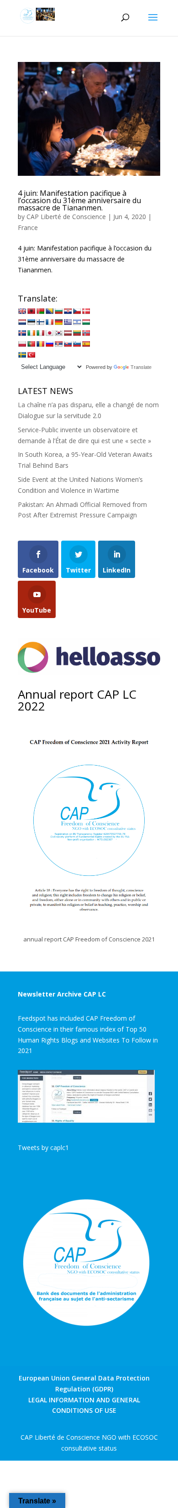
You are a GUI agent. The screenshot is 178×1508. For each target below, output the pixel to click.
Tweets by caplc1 (43, 1147)
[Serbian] (58, 344)
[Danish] (86, 311)
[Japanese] (49, 333)
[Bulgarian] (58, 311)
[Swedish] (22, 354)
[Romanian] (40, 344)
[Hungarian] (86, 322)
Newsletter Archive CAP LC (62, 994)
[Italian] (40, 333)
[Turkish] (31, 354)
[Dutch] (22, 322)
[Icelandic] (22, 333)
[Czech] (77, 311)
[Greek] (67, 322)
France (28, 227)
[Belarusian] (40, 311)
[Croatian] (67, 311)
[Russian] (49, 344)
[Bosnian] (49, 311)
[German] (58, 322)
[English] (22, 311)
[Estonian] (31, 322)
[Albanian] (31, 311)
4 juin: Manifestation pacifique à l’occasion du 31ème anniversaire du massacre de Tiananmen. (79, 200)
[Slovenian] (77, 344)
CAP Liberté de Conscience (66, 216)
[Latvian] (67, 333)
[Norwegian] (86, 333)
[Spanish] (86, 344)
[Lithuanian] (77, 333)
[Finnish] (40, 322)
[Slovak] (67, 344)
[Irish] (31, 333)
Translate (141, 367)
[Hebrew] (77, 322)
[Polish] (22, 344)
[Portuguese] (31, 344)
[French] (49, 322)
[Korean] (58, 333)
